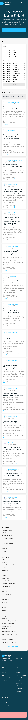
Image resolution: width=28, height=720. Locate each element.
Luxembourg (5, 599)
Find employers (5, 670)
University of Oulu (12, 184)
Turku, (9, 214)
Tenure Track (5, 578)
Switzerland (5, 597)
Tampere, (10, 132)
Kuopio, (10, 161)
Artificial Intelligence (7, 532)
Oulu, (9, 186)
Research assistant (7, 580)
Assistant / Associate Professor (10, 565)
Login (3, 675)
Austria (4, 610)
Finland (14, 104)
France (4, 612)
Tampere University (12, 130)
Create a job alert (15, 30)
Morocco (4, 605)
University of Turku (12, 213)
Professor (5, 567)
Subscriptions (5, 700)
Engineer (4, 575)
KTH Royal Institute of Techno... (10, 634)
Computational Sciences (8, 543)
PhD (3, 559)
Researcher (5, 570)
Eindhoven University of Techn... (10, 631)
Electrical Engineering (7, 535)
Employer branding (6, 702)
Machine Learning (7, 530)
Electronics (5, 548)
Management (19, 691)
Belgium (4, 589)
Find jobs (4, 667)
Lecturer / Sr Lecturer (21, 675)
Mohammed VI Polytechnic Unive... (10, 621)
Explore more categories (13, 646)
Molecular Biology (7, 540)
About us (4, 672)
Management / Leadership (8, 583)
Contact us (4, 680)
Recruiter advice (5, 708)
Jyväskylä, (10, 104)
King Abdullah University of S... (9, 642)
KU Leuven (5, 618)
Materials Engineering (7, 538)
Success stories (5, 705)
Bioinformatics (6, 546)
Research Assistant (20, 688)
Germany (4, 602)
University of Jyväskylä (13, 102)
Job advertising (5, 697)
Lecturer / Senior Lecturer (8, 572)
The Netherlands (6, 594)
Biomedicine (5, 554)
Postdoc (6, 124)
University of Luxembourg (8, 623)
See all (14, 84)
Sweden (4, 591)
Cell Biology (5, 551)
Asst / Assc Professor (21, 678)
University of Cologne (7, 639)
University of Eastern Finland (15, 160)
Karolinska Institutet (7, 626)
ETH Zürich (5, 629)
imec (3, 637)
